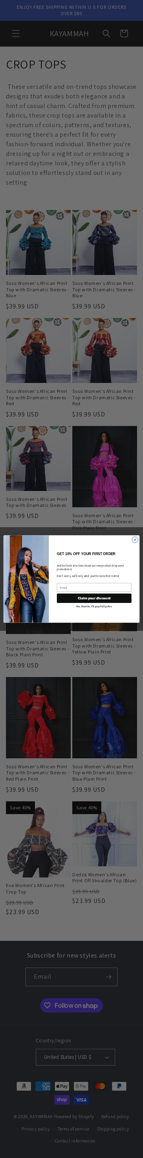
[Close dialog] (135, 540)
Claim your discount (94, 598)
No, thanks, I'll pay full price (94, 606)
